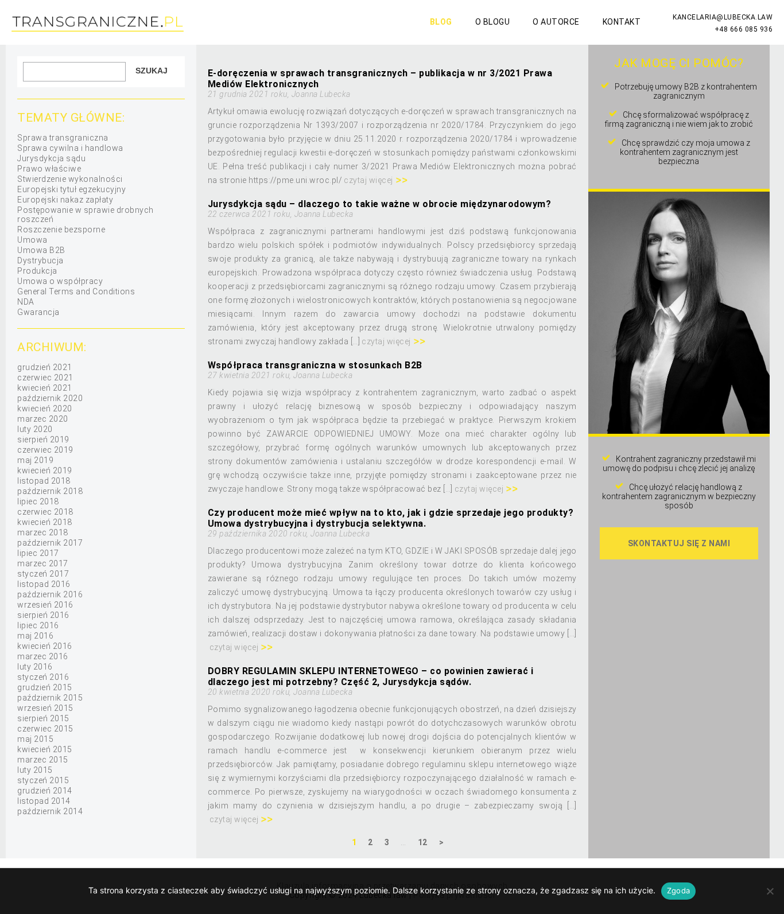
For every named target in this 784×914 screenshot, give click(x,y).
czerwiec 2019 (45, 449)
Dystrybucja (40, 260)
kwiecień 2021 (44, 387)
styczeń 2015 (43, 780)
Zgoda (678, 890)
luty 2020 (35, 429)
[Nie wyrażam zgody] (769, 891)
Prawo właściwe (49, 168)
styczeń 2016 (43, 677)
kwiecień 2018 (44, 522)
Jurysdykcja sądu (51, 158)
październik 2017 (50, 542)
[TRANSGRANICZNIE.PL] (97, 30)
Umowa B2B (41, 250)
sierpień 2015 (43, 718)
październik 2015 (50, 697)
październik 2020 (50, 398)
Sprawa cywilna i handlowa (70, 148)
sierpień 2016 (43, 615)
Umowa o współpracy (60, 281)
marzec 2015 (42, 759)
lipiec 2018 (38, 501)
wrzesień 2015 (45, 708)
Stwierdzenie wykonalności (70, 179)
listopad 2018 (44, 480)
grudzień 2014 (44, 790)
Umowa (32, 239)
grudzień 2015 (44, 687)
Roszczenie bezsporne (61, 229)
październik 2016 (50, 594)
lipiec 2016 (38, 625)
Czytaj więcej (368, 180)
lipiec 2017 (38, 553)
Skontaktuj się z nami (679, 543)
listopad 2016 (44, 584)
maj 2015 (35, 739)
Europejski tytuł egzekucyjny (71, 189)
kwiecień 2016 (44, 646)
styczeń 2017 (43, 573)
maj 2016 (35, 635)
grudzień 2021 (44, 367)
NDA (25, 301)
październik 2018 (50, 491)
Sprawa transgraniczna (62, 137)
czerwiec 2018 (45, 511)
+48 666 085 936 (744, 29)
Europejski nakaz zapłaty (65, 199)
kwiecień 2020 (44, 408)
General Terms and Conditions (76, 291)
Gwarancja (38, 312)
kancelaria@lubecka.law (723, 17)
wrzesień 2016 (45, 604)
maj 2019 (35, 460)
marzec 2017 (42, 563)
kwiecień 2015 (44, 749)
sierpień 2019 (43, 439)
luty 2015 (35, 770)
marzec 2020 (42, 418)
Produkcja (37, 270)
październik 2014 (50, 811)
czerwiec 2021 (45, 377)
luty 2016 (35, 666)
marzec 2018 (42, 532)
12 (423, 842)
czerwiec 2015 (45, 728)
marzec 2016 (42, 656)
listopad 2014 (44, 801)
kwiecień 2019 (44, 470)
